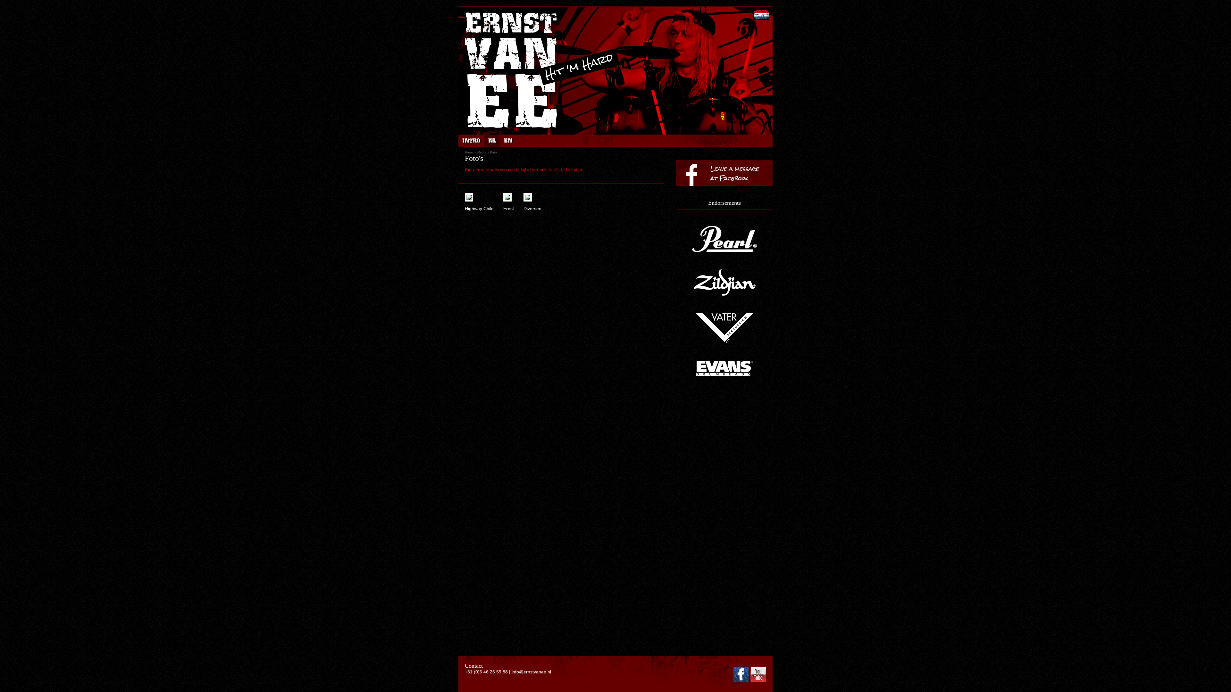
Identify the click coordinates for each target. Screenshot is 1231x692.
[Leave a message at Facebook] (724, 197)
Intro (471, 141)
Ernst (508, 208)
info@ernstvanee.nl (531, 671)
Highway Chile (479, 208)
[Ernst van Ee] (512, 132)
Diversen (532, 208)
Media (481, 152)
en (508, 141)
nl (492, 141)
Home (469, 152)
